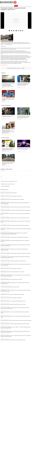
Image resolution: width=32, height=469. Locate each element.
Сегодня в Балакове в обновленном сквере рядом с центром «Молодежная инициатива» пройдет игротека (8, 149)
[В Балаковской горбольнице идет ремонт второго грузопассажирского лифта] (8, 338)
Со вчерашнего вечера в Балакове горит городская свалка (10, 286)
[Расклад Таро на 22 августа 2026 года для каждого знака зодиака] (8, 267)
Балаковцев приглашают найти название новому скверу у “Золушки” (11, 279)
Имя (1, 176)
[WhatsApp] (23, 31)
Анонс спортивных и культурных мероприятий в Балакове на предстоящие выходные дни (15, 225)
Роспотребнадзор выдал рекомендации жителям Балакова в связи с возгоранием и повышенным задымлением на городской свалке (8, 84)
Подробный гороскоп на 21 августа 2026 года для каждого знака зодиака (12, 294)
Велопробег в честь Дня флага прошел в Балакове (8, 192)
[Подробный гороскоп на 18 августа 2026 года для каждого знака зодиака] (23, 143)
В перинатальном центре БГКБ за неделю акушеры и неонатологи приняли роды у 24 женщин (15, 253)
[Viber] (20, 31)
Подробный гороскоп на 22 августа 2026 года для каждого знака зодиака (12, 271)
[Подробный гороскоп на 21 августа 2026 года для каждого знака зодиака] (8, 293)
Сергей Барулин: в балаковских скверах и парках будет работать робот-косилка (13, 304)
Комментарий (3, 170)
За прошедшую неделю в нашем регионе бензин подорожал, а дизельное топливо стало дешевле (16, 320)
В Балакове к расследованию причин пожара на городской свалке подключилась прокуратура (15, 210)
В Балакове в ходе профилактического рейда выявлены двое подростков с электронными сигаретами (23, 84)
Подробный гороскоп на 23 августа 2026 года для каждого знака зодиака (12, 199)
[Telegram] (16, 31)
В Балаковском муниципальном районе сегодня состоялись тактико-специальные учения (15, 217)
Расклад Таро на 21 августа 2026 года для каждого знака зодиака (11, 297)
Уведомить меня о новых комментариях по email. (9, 181)
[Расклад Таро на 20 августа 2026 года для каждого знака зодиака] (8, 111)
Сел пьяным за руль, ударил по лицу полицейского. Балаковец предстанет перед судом (14, 237)
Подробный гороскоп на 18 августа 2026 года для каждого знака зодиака (23, 149)
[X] (18, 31)
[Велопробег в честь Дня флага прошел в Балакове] (8, 191)
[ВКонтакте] (12, 31)
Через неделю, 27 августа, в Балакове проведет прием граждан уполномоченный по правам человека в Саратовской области (8, 131)
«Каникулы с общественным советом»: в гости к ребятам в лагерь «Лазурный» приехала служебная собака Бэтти (23, 116)
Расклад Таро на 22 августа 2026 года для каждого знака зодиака (11, 268)
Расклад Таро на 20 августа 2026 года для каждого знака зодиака (8, 116)
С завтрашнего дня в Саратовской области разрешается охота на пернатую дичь (13, 260)
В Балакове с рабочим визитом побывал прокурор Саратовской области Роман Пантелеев (8, 99)
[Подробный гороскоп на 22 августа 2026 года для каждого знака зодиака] (8, 270)
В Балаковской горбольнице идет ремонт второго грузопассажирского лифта (13, 339)
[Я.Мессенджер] (9, 31)
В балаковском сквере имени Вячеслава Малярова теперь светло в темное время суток (8, 163)
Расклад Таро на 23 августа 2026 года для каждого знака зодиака (11, 196)
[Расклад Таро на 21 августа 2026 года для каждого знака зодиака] (8, 296)
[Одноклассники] (14, 31)
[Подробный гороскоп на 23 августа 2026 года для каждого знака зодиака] (8, 198)
